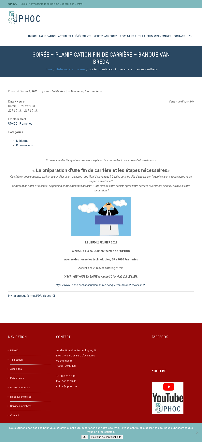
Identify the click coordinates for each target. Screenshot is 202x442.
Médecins (61, 69)
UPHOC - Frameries (20, 123)
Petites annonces (20, 387)
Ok (84, 436)
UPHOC (14, 350)
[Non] (197, 433)
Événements (17, 378)
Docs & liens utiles (20, 396)
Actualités (16, 368)
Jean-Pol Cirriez (54, 91)
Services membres (20, 406)
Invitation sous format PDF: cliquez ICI (31, 295)
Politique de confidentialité (106, 436)
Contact (14, 415)
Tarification (16, 359)
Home (48, 69)
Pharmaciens (77, 69)
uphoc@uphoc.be (66, 386)
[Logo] (24, 17)
